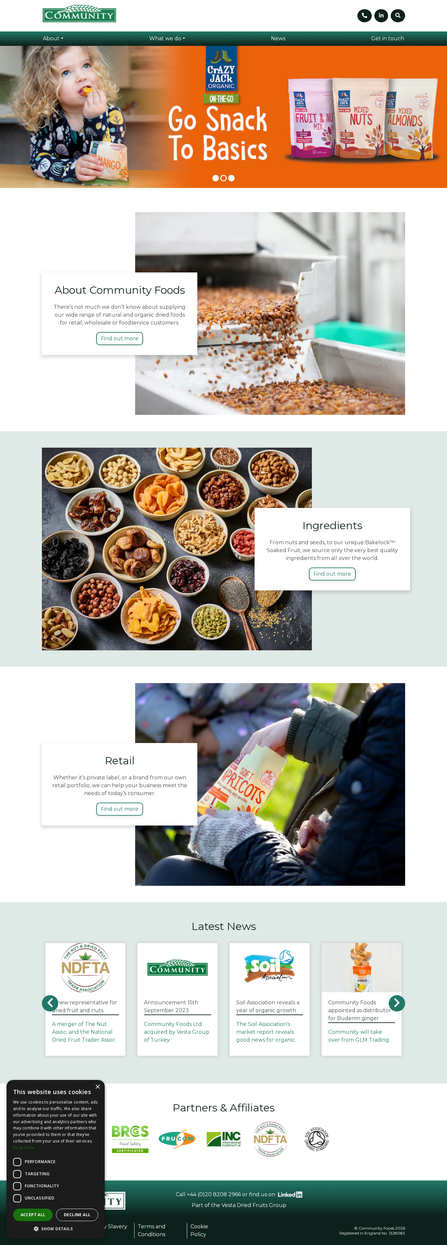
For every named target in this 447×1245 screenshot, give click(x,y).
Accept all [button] (33, 1214)
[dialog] (56, 1159)
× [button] (97, 1087)
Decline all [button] (77, 1214)
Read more (24, 1147)
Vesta (229, 1205)
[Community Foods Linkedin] (290, 1194)
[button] (53, 38)
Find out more (119, 338)
